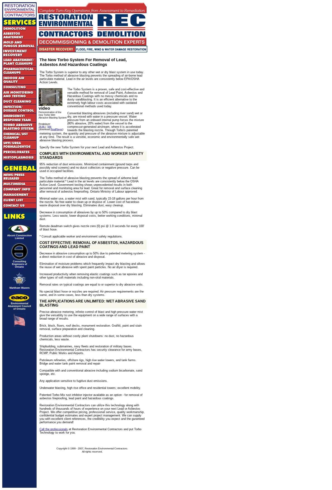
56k (49, 126)
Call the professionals (54, 429)
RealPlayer (57, 129)
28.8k (42, 126)
